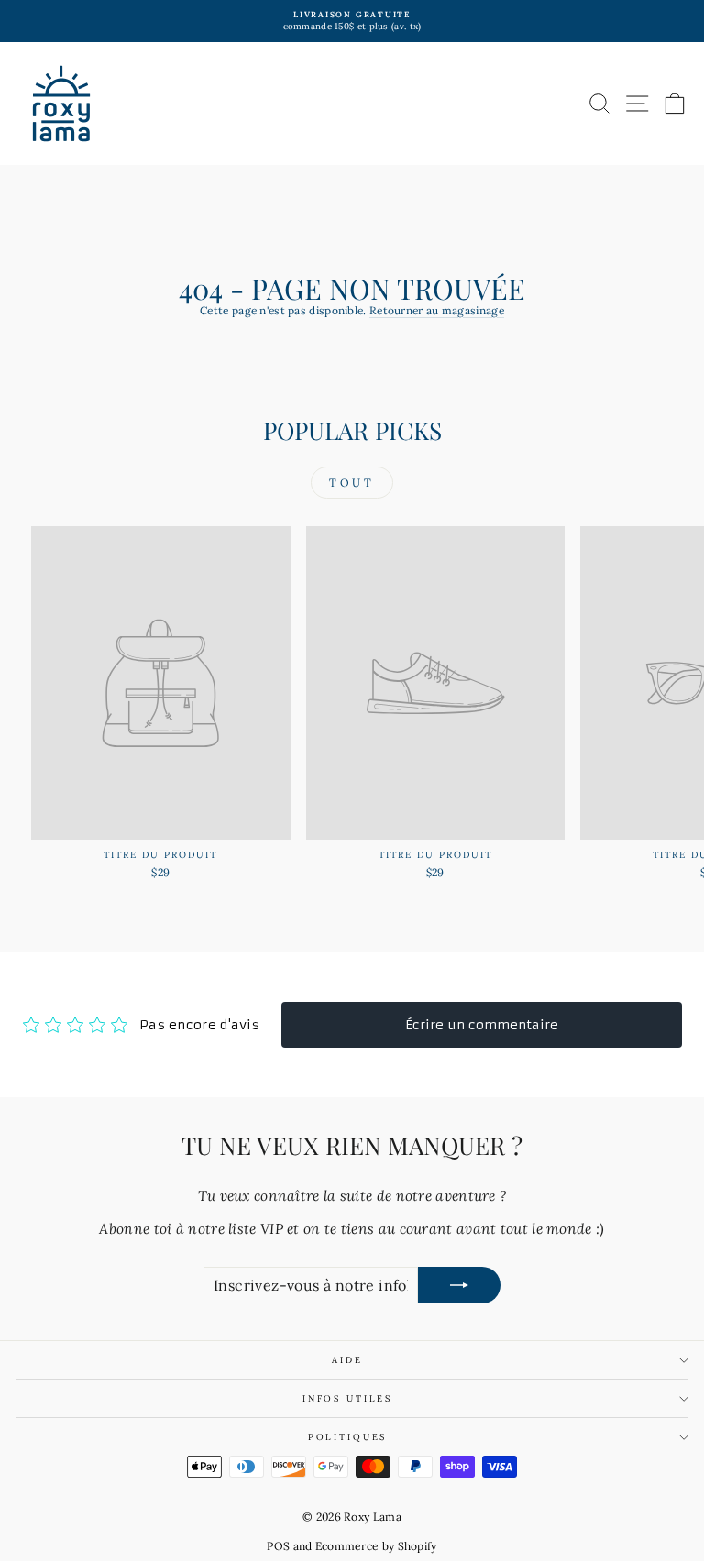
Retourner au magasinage (436, 310)
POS (278, 1546)
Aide (347, 1360)
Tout (351, 482)
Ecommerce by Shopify (376, 1546)
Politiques (348, 1437)
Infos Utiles (347, 1398)
